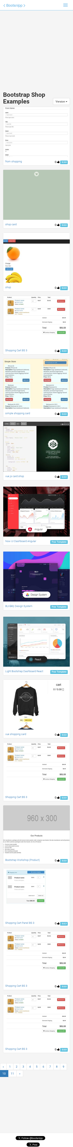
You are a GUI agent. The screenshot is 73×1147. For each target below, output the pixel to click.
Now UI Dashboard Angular (20, 541)
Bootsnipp (14, 5)
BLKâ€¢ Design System (18, 606)
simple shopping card (17, 413)
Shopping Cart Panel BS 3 (19, 922)
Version (61, 101)
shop (8, 287)
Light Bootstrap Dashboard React (24, 671)
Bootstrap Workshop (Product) (22, 859)
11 (12, 1073)
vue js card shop (14, 476)
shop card (11, 224)
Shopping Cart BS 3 (16, 350)
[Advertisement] (36, 46)
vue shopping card (15, 734)
